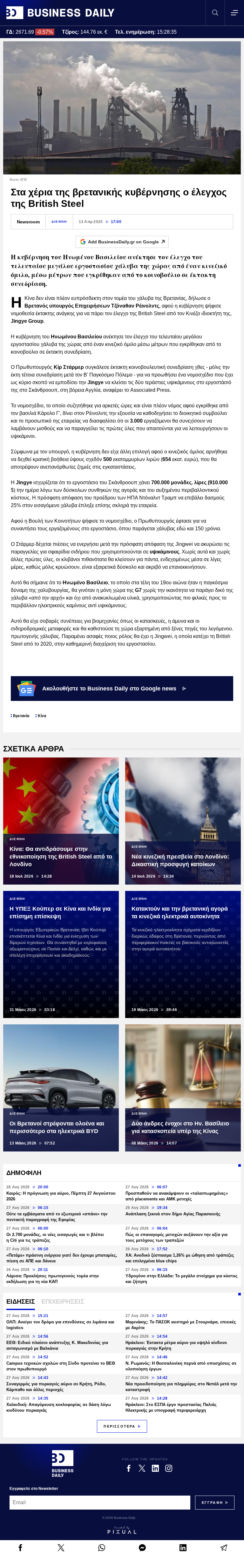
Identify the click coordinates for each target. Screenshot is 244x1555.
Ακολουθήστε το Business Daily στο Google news (109, 688)
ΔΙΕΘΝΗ (59, 221)
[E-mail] (223, 1547)
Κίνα (42, 716)
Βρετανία (21, 716)
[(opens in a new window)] (20, 1547)
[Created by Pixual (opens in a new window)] (122, 1530)
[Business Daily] (60, 12)
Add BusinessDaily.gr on (123, 241)
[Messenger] (142, 1547)
